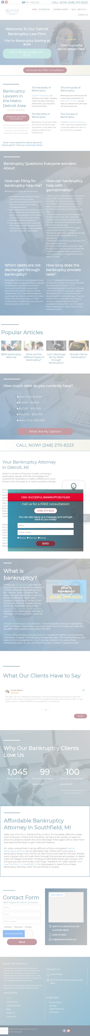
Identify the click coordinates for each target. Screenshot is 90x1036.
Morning (22, 538)
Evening (43, 538)
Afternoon (33, 538)
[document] (45, 518)
